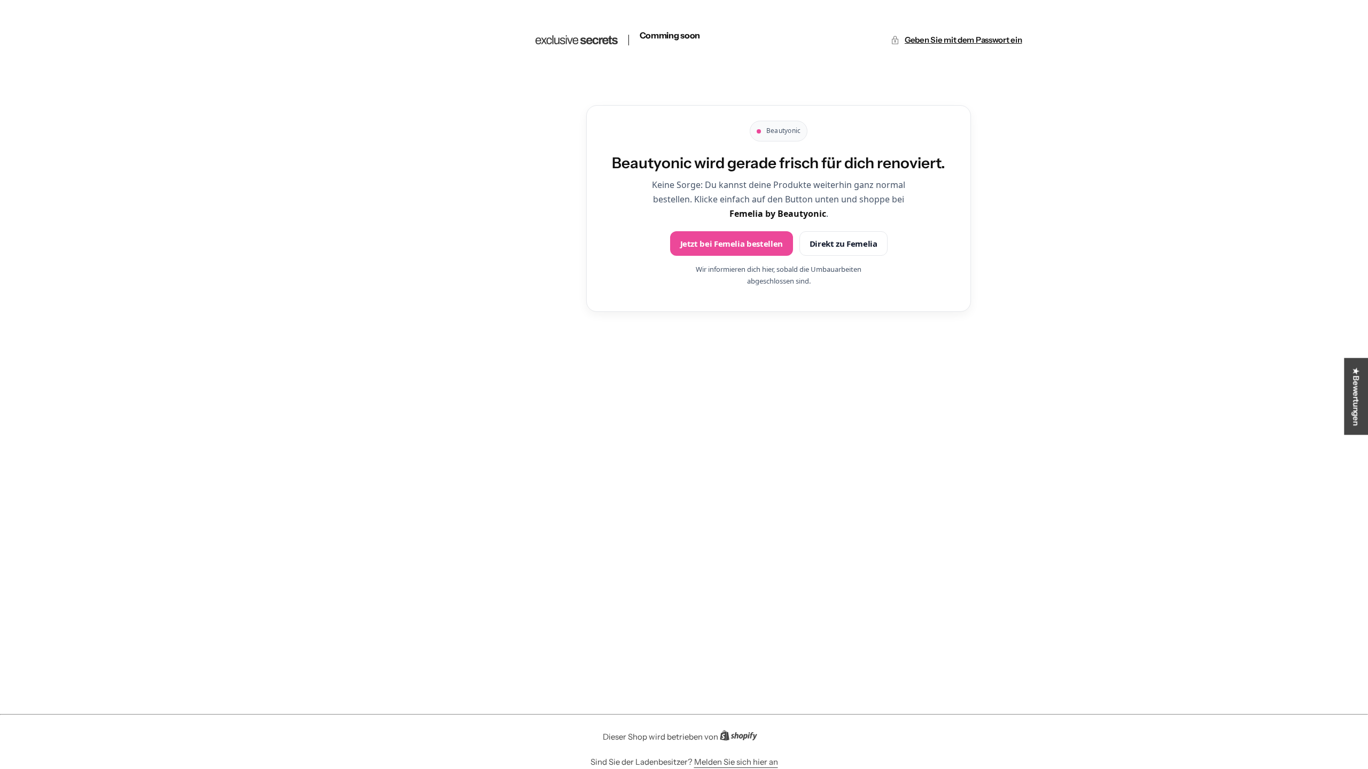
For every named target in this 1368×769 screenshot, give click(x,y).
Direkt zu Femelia (843, 243)
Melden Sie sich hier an (736, 762)
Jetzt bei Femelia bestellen (731, 243)
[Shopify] (741, 737)
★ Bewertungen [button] (1356, 396)
